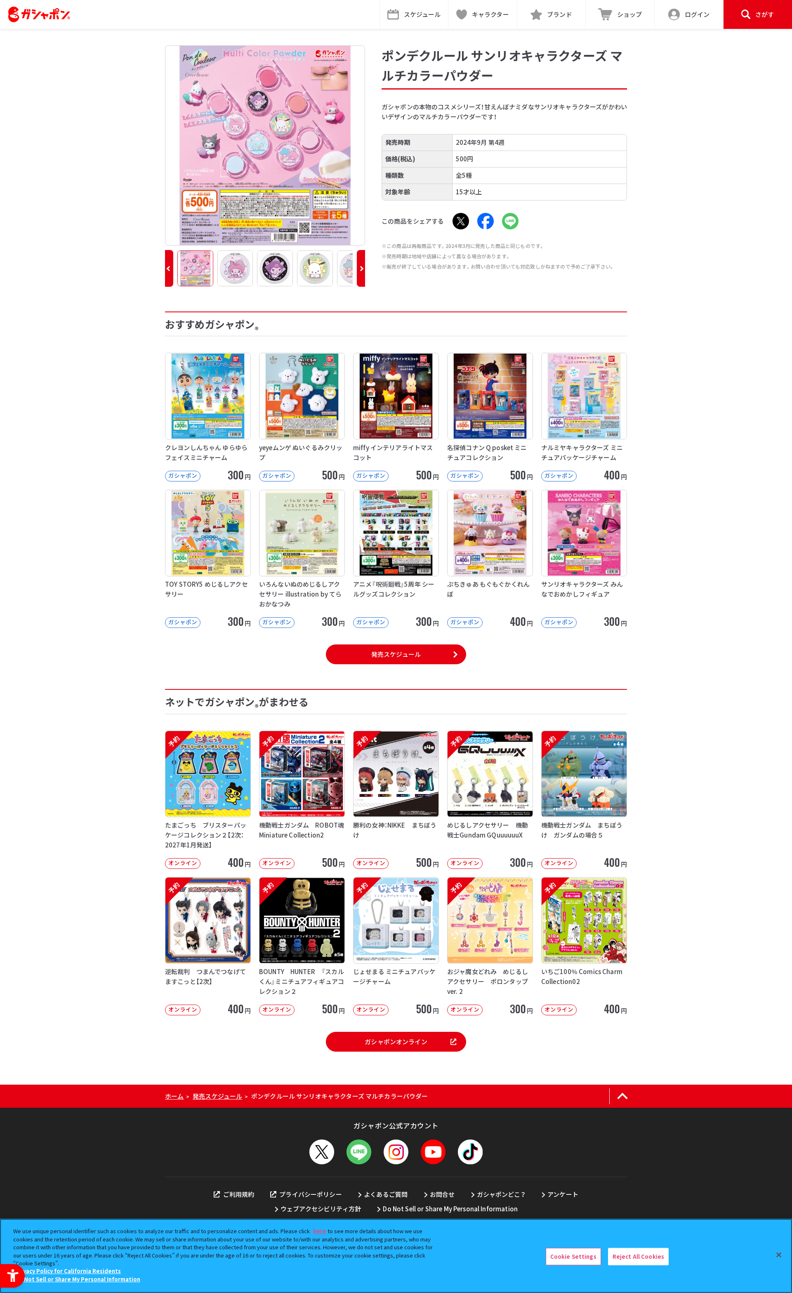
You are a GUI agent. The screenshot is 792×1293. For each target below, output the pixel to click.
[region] (396, 1256)
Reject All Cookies (638, 1256)
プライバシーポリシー (310, 1194)
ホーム (174, 1096)
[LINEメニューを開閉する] (358, 1152)
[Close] (779, 1255)
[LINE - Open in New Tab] (510, 221)
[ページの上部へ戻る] (622, 1096)
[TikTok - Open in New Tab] (470, 1152)
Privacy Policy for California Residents (68, 1271)
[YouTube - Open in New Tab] (433, 1152)
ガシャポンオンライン (396, 1041)
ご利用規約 (238, 1194)
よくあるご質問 (386, 1194)
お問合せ (442, 1194)
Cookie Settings (573, 1256)
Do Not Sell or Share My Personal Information (450, 1208)
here (319, 1231)
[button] (169, 268)
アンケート (562, 1194)
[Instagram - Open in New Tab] (396, 1152)
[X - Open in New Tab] (461, 221)
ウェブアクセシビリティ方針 (320, 1208)
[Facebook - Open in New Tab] (485, 221)
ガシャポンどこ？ (501, 1194)
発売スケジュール (396, 654)
